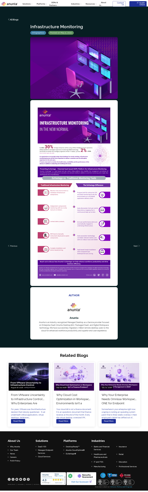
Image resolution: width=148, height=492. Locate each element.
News (12, 454)
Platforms (41, 4)
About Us (102, 4)
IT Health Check (141, 4)
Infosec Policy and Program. (121, 486)
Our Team (14, 450)
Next (136, 246)
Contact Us (120, 4)
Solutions (27, 4)
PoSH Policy (15, 461)
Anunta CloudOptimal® (75, 450)
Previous (13, 246)
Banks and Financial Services (101, 448)
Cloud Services (44, 457)
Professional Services (128, 467)
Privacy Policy (11, 484)
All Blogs (14, 19)
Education (123, 462)
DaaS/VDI (42, 447)
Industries (75, 4)
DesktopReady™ (72, 447)
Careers (13, 457)
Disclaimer (21, 484)
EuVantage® (71, 454)
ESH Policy (36, 484)
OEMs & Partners (53, 4)
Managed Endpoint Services (45, 451)
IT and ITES (98, 462)
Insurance (123, 447)
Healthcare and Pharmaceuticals (100, 455)
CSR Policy (28, 484)
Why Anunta (15, 447)
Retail (121, 454)
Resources (90, 4)
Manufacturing (99, 467)
